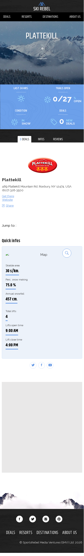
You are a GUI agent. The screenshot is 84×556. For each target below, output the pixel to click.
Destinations (50, 16)
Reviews (58, 139)
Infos (41, 139)
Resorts (27, 16)
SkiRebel (42, 6)
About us (74, 16)
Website (7, 199)
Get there (8, 196)
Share (10, 205)
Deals (6, 16)
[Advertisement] (42, 427)
